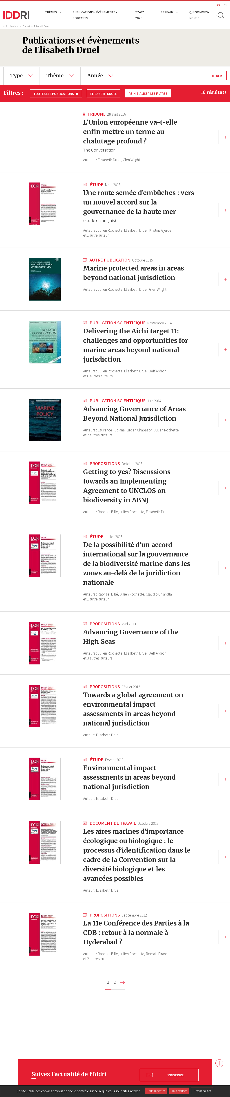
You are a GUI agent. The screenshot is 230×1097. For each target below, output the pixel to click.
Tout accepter (156, 1091)
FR (218, 5)
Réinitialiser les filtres (148, 93)
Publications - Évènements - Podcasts (95, 15)
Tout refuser (179, 1091)
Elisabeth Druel (41, 26)
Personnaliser (202, 1091)
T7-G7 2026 (139, 15)
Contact (26, 26)
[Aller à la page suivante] (122, 982)
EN (225, 5)
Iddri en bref (12, 26)
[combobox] (21, 76)
